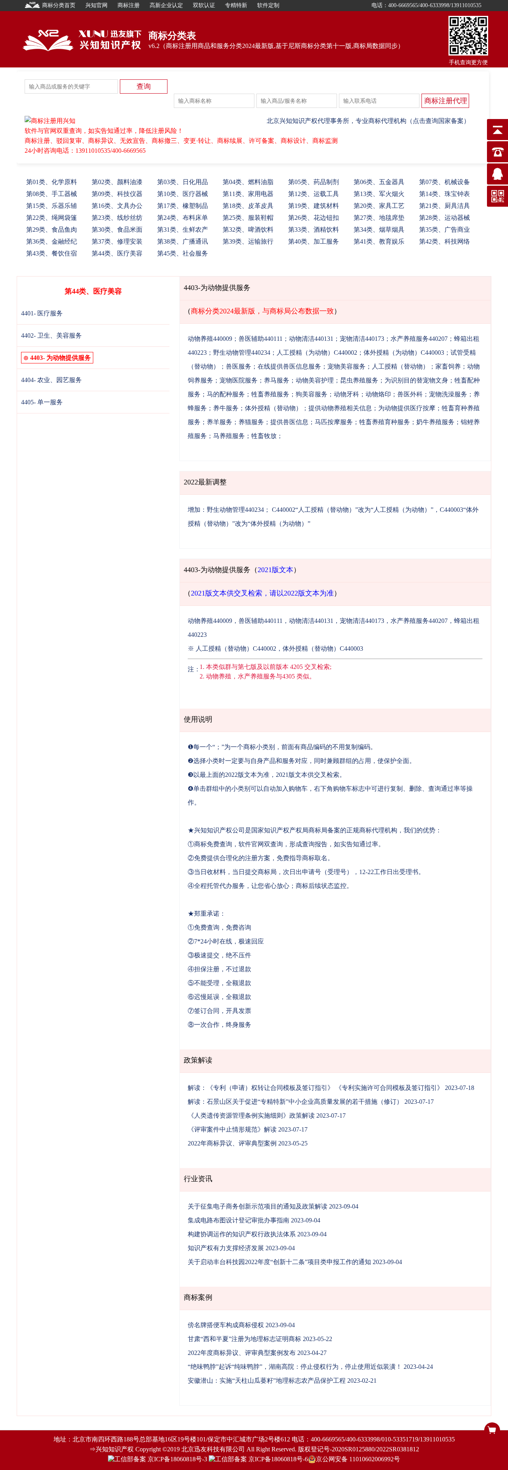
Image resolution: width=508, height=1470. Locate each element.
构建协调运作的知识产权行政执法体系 (242, 1234)
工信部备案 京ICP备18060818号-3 (160, 1459)
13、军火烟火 (379, 193)
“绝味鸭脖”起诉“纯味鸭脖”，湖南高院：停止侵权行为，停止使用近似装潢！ (295, 1366)
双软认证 (204, 5)
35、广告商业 (444, 229)
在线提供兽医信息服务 (289, 366)
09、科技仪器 (117, 193)
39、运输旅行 (248, 241)
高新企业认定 (166, 5)
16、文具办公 (117, 205)
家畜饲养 (448, 366)
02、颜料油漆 (117, 182)
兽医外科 (410, 394)
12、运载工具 (313, 193)
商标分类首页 (58, 5)
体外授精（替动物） (273, 408)
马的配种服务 (226, 394)
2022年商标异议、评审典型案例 (232, 1143)
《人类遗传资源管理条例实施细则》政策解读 (251, 1115)
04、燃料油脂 (248, 182)
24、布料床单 (182, 217)
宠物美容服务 (346, 366)
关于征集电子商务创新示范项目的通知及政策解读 (257, 1206)
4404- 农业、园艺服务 (51, 380)
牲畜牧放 (264, 435)
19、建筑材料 (313, 205)
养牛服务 (226, 408)
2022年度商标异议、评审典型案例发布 (242, 1352)
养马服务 (276, 380)
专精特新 (236, 5)
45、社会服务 (182, 253)
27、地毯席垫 (379, 217)
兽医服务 (238, 366)
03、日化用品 (182, 182)
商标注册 (128, 5)
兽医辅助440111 (261, 338)
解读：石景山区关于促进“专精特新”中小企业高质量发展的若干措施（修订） (295, 1101)
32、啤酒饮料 (248, 229)
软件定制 (268, 5)
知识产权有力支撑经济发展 (226, 1248)
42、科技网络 (444, 241)
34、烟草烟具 (379, 229)
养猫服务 (251, 422)
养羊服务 (219, 422)
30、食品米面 (117, 229)
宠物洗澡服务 (448, 394)
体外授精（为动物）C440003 (404, 352)
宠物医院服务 (238, 380)
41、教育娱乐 (379, 241)
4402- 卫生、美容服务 (51, 335)
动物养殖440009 (210, 338)
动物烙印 (378, 394)
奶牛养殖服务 (435, 422)
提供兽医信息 (289, 422)
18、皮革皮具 (248, 205)
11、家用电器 (248, 193)
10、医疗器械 (182, 193)
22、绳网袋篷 (51, 217)
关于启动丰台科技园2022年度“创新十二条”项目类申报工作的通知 (279, 1262)
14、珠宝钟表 (444, 193)
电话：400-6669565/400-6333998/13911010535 (426, 5)
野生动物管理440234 (241, 352)
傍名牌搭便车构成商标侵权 (226, 1325)
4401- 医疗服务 (42, 313)
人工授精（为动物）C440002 (317, 352)
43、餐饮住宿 (51, 253)
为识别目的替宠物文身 (416, 380)
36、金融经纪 (51, 241)
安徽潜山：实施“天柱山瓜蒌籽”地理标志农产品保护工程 (267, 1380)
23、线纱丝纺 (117, 217)
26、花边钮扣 (313, 217)
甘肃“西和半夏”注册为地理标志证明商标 (244, 1338)
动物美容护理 (315, 380)
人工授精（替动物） (400, 366)
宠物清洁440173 (362, 338)
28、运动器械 (444, 217)
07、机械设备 (444, 182)
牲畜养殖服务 (270, 394)
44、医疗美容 (117, 253)
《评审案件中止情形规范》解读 (232, 1129)
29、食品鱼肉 (51, 229)
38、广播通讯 (182, 241)
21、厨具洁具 (444, 205)
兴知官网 (96, 5)
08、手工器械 (51, 193)
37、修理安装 (117, 241)
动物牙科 (346, 394)
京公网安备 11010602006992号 (358, 1459)
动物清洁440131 (311, 338)
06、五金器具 (379, 182)
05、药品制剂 (313, 182)
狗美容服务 (311, 394)
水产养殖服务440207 (419, 338)
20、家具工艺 (379, 205)
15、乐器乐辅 (51, 205)
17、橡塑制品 (182, 205)
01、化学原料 (51, 182)
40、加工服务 (313, 241)
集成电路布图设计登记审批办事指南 (238, 1220)
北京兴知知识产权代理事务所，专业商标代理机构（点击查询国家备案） (368, 120)
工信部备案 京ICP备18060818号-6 (261, 1459)
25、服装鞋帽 (248, 217)
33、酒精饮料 (313, 229)
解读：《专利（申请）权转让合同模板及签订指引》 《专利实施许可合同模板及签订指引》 (315, 1087)
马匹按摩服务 (334, 422)
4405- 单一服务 (42, 402)
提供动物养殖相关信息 (340, 408)
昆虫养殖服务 (359, 380)
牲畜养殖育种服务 (384, 422)
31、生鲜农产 (182, 229)
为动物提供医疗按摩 (406, 408)
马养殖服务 (229, 435)
